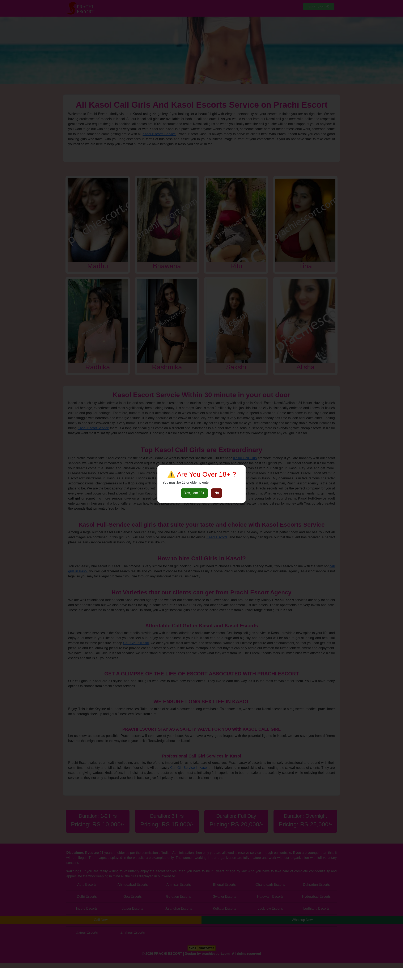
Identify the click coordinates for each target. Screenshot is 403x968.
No (217, 493)
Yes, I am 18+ (194, 493)
